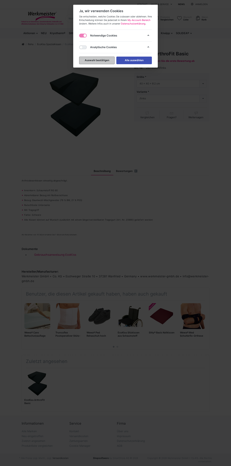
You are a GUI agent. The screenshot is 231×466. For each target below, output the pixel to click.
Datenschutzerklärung (133, 23)
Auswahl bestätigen (97, 60)
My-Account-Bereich (139, 20)
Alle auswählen (134, 60)
